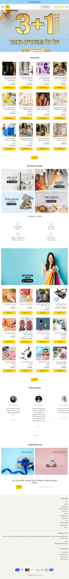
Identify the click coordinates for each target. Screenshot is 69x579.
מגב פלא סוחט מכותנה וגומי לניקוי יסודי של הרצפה (26, 78)
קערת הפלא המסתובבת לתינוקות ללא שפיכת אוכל (26, 140)
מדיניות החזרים (64, 557)
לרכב (66, 520)
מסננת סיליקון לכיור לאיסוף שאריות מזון (61, 362)
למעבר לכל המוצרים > (34, 216)
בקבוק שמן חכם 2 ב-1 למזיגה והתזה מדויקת (43, 139)
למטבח (66, 513)
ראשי (66, 502)
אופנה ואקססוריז (63, 516)
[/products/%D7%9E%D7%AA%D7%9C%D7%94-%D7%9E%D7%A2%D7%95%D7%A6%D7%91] (43, 324)
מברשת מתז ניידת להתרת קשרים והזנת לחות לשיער (43, 78)
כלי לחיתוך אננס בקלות (26, 304)
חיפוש (66, 504)
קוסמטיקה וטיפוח (63, 509)
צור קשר (66, 527)
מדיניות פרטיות (64, 559)
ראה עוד (34, 157)
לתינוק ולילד (65, 518)
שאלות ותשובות (64, 523)
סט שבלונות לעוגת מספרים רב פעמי (28, 334)
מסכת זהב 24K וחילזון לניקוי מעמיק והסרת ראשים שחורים (10, 78)
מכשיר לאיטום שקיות (10, 304)
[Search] (7, 7)
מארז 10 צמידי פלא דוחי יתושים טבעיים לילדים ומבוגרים (60, 78)
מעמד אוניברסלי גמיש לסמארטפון (60, 334)
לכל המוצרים (64, 506)
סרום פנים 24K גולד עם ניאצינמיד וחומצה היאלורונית (26, 109)
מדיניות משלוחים (63, 554)
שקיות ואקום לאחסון (61, 304)
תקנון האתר (65, 552)
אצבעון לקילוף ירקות (10, 333)
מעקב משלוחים (64, 525)
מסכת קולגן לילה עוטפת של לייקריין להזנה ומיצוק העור (43, 109)
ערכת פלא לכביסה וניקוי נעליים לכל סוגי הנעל (9, 108)
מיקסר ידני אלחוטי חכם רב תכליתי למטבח (60, 139)
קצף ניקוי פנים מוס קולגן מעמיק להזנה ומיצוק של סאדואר (60, 109)
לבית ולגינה (65, 511)
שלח (19, 487)
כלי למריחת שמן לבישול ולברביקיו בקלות (43, 305)
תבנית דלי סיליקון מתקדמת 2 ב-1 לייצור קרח (10, 140)
